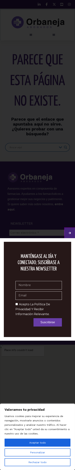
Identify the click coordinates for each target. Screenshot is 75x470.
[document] (37, 235)
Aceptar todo (37, 442)
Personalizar (37, 452)
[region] (37, 437)
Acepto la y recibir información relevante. (32, 309)
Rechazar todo (37, 462)
